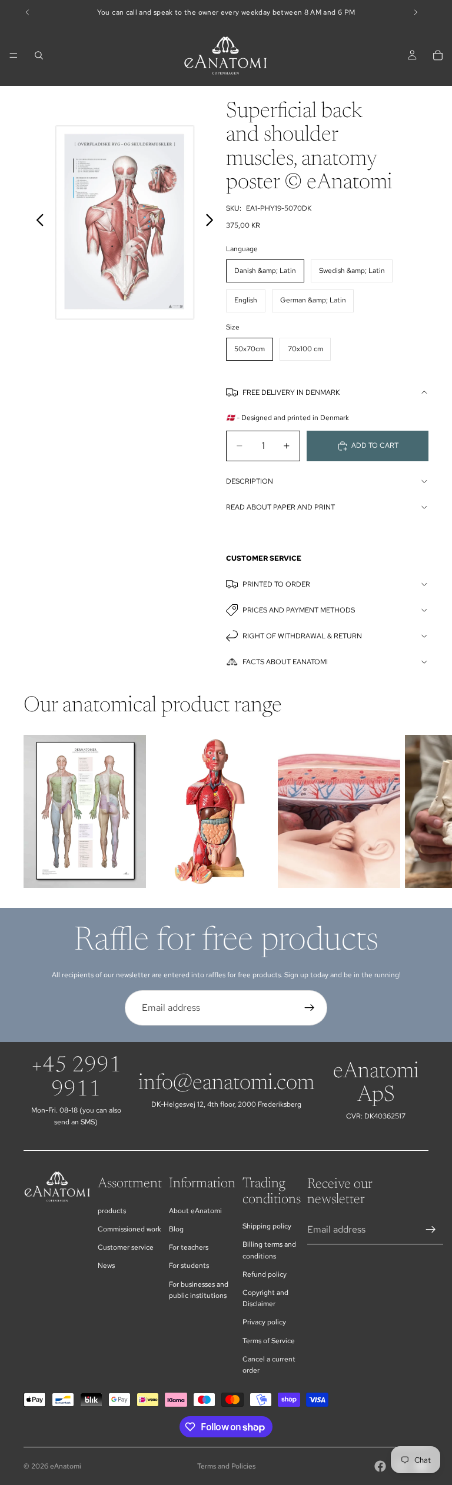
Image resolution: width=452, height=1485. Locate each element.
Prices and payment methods (298, 610)
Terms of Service (268, 1341)
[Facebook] (380, 1466)
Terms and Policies (226, 1466)
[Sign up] (309, 1007)
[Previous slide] (37, 222)
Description (249, 481)
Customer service (126, 1247)
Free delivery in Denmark (291, 392)
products (112, 1211)
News (106, 1265)
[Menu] (13, 55)
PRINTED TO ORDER (276, 584)
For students (189, 1265)
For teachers (188, 1247)
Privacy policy (264, 1322)
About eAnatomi (195, 1211)
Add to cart (374, 445)
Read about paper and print (280, 507)
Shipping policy (266, 1226)
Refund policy (264, 1274)
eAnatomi (65, 1466)
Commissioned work (129, 1229)
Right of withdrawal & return (302, 636)
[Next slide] (213, 222)
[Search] (39, 55)
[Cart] (438, 55)
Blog (176, 1229)
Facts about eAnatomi (285, 662)
